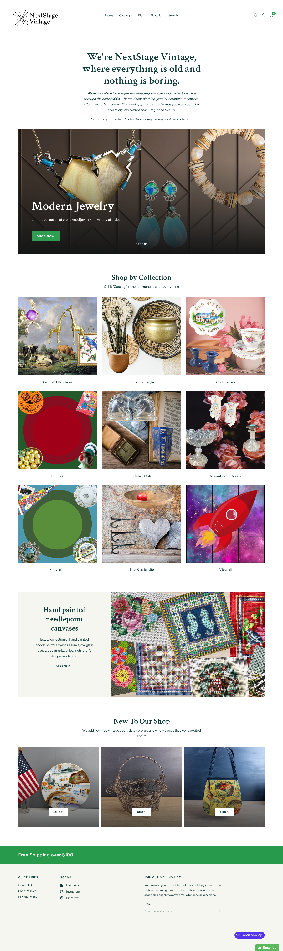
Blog (141, 15)
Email (147, 903)
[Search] (256, 15)
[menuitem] (109, 15)
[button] (46, 236)
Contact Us (25, 885)
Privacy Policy (27, 897)
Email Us (268, 947)
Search (173, 15)
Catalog (124, 15)
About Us (156, 15)
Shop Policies (27, 891)
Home (109, 15)
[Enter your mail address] (219, 911)
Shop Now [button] (63, 665)
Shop (58, 812)
